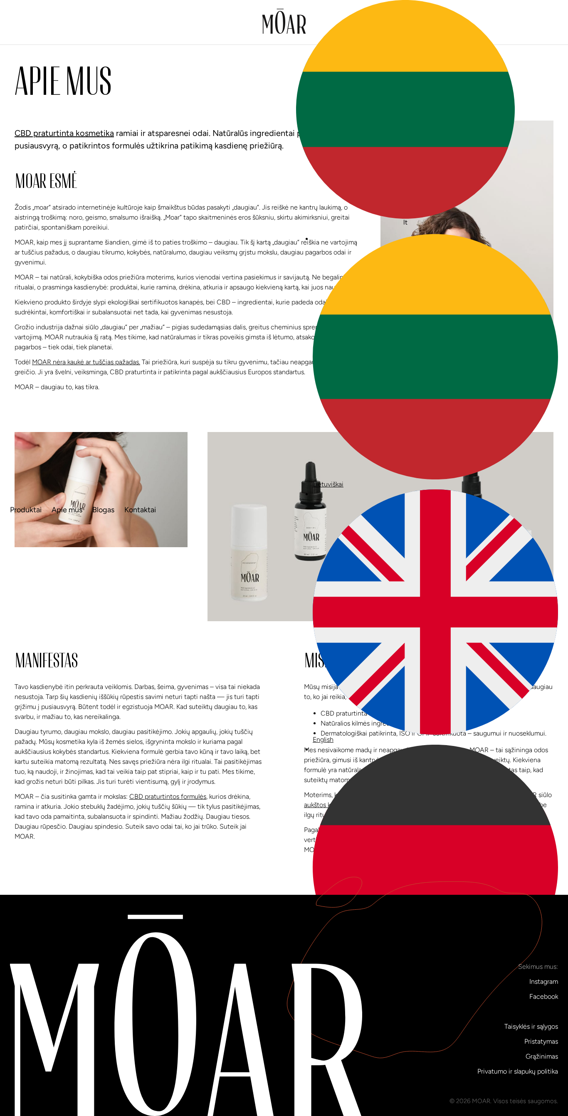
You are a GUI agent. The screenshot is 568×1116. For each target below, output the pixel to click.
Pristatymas (541, 1041)
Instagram (543, 981)
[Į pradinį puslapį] (284, 22)
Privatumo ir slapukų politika (517, 1071)
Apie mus (67, 509)
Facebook (543, 996)
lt (405, 222)
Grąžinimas (542, 1056)
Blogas (103, 509)
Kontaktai (140, 509)
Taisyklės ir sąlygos (531, 1026)
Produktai (26, 509)
